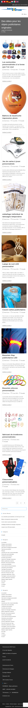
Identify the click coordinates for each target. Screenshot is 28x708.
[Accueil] (1, 31)
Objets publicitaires (13, 686)
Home (3, 703)
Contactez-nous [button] (6, 695)
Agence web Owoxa (22, 703)
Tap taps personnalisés (6, 549)
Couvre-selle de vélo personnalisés (8, 566)
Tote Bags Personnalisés (6, 569)
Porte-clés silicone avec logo (7, 572)
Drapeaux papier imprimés (6, 579)
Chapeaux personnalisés (6, 544)
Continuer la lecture (6, 81)
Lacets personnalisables (6, 564)
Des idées (3, 581)
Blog (4, 31)
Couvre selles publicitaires (13, 310)
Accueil (3, 586)
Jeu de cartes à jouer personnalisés (8, 521)
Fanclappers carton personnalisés (8, 576)
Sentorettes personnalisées (7, 567)
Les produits (4, 542)
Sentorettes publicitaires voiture (8, 574)
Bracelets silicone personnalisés (8, 562)
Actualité (23, 69)
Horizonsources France (8, 665)
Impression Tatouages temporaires (8, 559)
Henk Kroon (6, 69)
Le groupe (3, 584)
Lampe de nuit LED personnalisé (8, 527)
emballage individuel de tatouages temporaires (11, 524)
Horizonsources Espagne (8, 668)
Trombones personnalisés (6, 555)
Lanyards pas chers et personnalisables (9, 552)
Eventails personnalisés (6, 557)
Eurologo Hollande (7, 672)
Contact (3, 582)
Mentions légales (13, 703)
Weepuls (3, 550)
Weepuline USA (6, 676)
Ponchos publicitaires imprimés (7, 571)
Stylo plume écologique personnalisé (9, 547)
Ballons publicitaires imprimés (7, 560)
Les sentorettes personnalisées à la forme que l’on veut (13, 64)
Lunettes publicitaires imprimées (8, 577)
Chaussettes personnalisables (7, 554)
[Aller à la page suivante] (24, 503)
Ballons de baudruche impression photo (9, 519)
